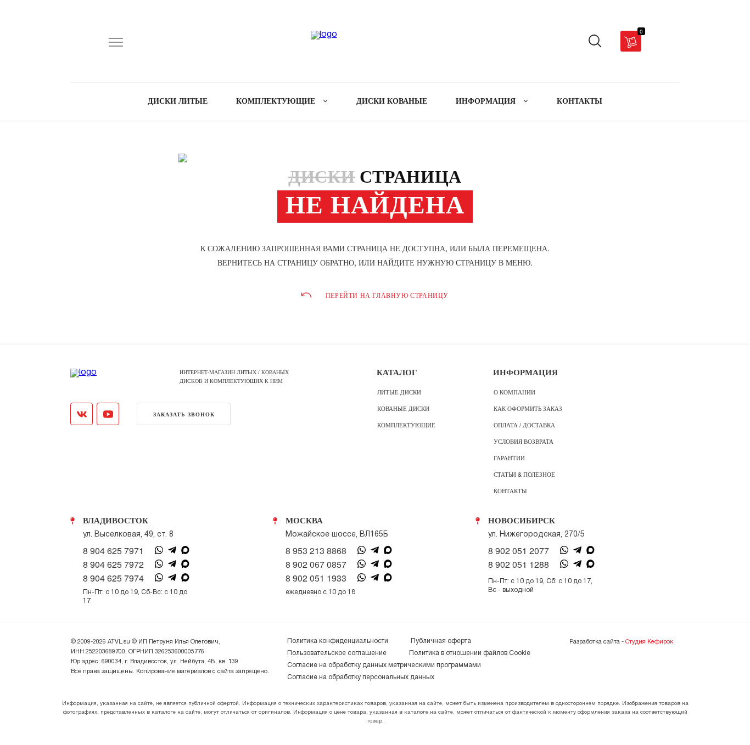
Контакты (510, 490)
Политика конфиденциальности (337, 641)
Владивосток (115, 520)
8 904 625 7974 (113, 578)
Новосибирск (521, 520)
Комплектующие (406, 424)
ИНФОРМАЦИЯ (487, 101)
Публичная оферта (441, 641)
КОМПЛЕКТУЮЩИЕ (276, 101)
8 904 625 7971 (113, 550)
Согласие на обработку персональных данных (360, 677)
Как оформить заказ (528, 408)
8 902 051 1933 (316, 578)
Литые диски (399, 391)
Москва (304, 520)
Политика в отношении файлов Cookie (469, 653)
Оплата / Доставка (524, 424)
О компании (514, 391)
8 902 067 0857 (316, 564)
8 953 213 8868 (316, 550)
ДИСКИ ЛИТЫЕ (178, 101)
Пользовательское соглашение (337, 653)
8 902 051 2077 (518, 550)
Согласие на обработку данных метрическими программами (384, 665)
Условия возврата (523, 441)
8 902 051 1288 (518, 564)
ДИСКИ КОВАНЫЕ (391, 101)
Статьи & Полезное (524, 474)
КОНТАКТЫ (579, 101)
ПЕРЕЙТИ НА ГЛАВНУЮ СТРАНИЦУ (387, 295)
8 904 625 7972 (113, 564)
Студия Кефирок (649, 642)
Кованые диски (403, 408)
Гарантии (509, 457)
